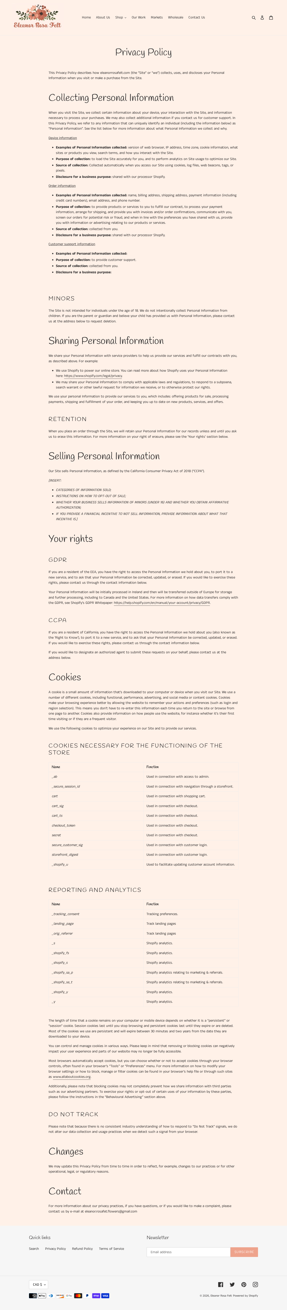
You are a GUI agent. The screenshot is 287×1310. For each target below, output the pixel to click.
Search (34, 1248)
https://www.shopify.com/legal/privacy (93, 375)
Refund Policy (82, 1248)
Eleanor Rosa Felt (221, 1296)
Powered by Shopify (245, 1296)
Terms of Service (111, 1248)
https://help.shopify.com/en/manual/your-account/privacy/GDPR (162, 602)
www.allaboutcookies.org (72, 1076)
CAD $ (37, 1284)
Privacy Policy (55, 1248)
